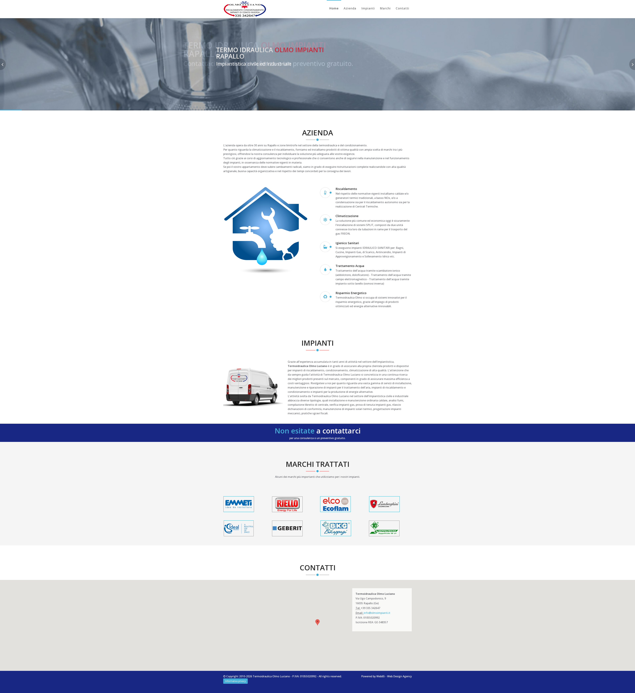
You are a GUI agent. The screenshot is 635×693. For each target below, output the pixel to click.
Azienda (350, 8)
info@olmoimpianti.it (377, 613)
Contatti (402, 8)
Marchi (385, 8)
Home (334, 8)
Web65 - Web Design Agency (394, 676)
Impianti (368, 8)
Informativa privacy (235, 681)
